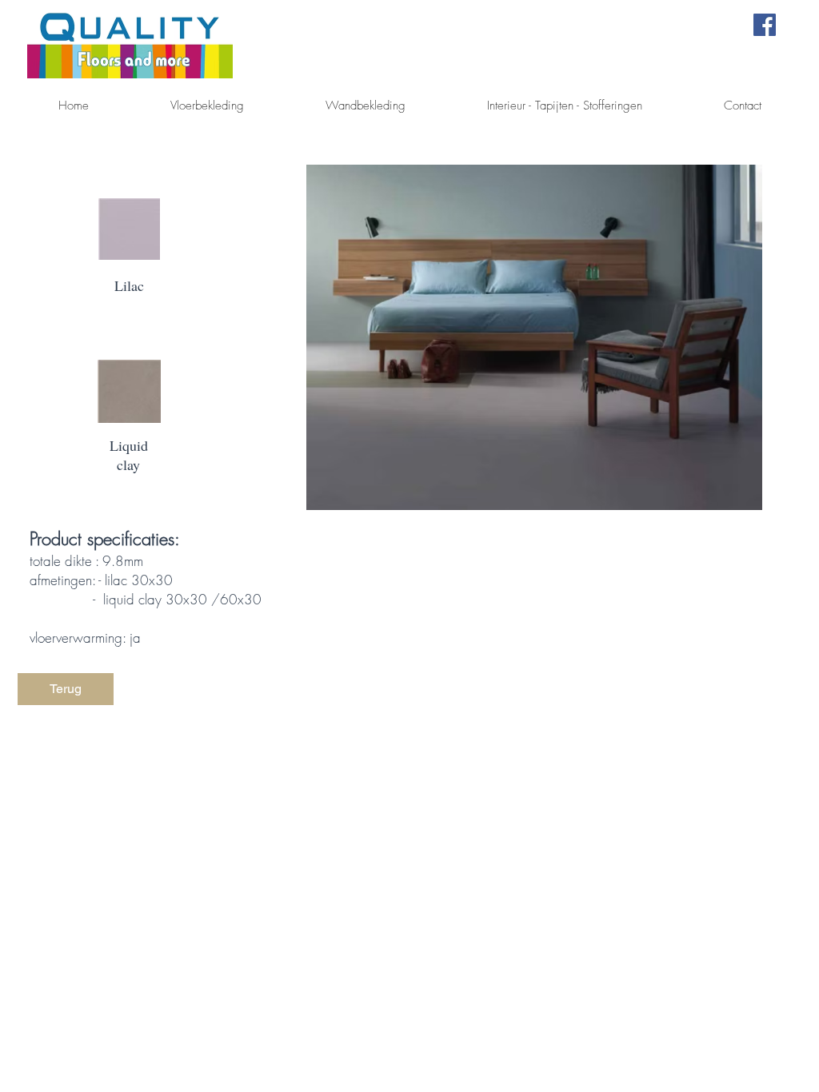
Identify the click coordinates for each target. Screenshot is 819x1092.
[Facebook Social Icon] (764, 25)
